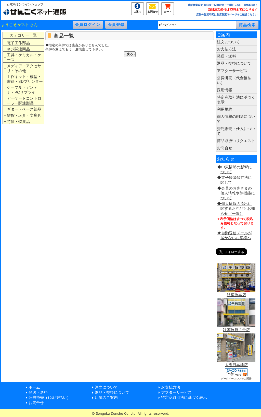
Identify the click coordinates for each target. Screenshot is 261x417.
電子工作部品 (18, 42)
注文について (228, 41)
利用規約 (224, 109)
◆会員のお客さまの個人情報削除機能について (236, 193)
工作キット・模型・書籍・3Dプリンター (25, 79)
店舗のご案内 (106, 397)
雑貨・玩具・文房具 (24, 115)
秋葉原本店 (236, 294)
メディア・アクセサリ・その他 (24, 68)
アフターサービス (232, 70)
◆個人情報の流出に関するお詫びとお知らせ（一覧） (236, 208)
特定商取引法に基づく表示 (236, 100)
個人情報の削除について (236, 119)
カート (168, 11)
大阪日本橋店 (236, 364)
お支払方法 (226, 49)
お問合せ (153, 11)
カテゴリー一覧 (23, 35)
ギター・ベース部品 (24, 109)
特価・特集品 (18, 121)
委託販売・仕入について (236, 131)
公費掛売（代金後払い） (234, 80)
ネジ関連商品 (18, 49)
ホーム (34, 387)
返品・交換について (234, 63)
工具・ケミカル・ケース (24, 57)
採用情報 (224, 89)
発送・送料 (226, 56)
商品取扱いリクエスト (236, 140)
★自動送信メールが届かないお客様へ (234, 235)
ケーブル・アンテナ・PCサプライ (22, 90)
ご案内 (137, 11)
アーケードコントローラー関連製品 (24, 101)
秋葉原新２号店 (236, 329)
